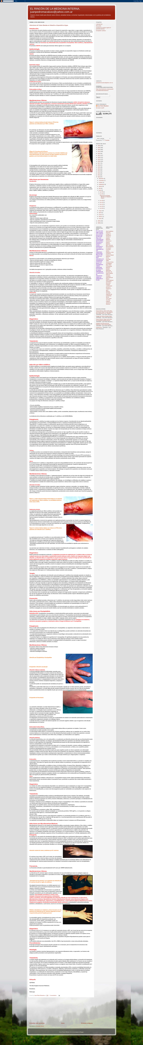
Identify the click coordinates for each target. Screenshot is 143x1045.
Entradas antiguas (87, 1023)
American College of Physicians (108, 234)
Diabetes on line (110, 252)
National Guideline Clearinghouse (109, 276)
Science (108, 291)
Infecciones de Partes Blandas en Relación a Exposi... (105, 197)
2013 (99, 171)
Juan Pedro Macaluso (103, 105)
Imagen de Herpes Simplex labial (104, 316)
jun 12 (101, 204)
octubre (101, 182)
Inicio (62, 1023)
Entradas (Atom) (40, 1026)
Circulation (108, 248)
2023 (99, 151)
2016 (99, 165)
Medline (108, 269)
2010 (99, 176)
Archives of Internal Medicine (108, 242)
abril (100, 212)
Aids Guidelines (109, 231)
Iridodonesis (99, 327)
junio (100, 190)
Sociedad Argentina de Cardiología (109, 294)
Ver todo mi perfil (100, 107)
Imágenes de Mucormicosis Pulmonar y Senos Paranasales (103, 324)
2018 (99, 161)
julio (100, 188)
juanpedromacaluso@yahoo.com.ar (104, 82)
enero (100, 218)
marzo (100, 214)
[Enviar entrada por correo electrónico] (59, 995)
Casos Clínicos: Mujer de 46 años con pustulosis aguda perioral (104, 320)
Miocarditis (98, 25)
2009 (99, 221)
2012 (99, 173)
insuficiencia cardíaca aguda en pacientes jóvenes (103, 28)
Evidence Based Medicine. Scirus (110, 256)
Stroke (107, 297)
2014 (99, 169)
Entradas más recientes (37, 1023)
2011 (99, 174)
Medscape (108, 270)
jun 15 (101, 202)
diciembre (101, 178)
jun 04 (101, 208)
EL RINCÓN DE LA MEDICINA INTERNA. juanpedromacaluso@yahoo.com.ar (55, 10)
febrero (101, 216)
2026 (99, 145)
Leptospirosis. (99, 24)
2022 (99, 153)
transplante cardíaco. (101, 30)
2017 (99, 163)
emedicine (108, 253)
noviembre (101, 180)
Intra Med (108, 259)
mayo (100, 210)
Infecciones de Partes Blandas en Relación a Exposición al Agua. (48, 25)
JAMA (107, 260)
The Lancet (108, 298)
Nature (107, 278)
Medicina (108, 267)
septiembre (101, 184)
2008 (99, 223)
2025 (99, 147)
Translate (107, 140)
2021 (99, 155)
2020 (99, 157)
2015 (99, 167)
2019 (99, 159)
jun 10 (101, 206)
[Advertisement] (61, 1009)
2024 (99, 149)
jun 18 (101, 200)
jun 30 (101, 192)
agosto (100, 186)
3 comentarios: (53, 995)
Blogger (82, 1032)
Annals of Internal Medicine (108, 238)
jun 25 (101, 193)
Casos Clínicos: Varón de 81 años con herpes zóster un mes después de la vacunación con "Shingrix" (104, 312)
